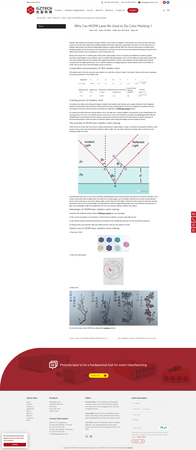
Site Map (114, 448)
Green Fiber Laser (54, 409)
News (28, 420)
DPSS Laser (53, 406)
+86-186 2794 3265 (58, 431)
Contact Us (95, 376)
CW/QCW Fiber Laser (56, 404)
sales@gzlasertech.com (149, 2)
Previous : (90, 338)
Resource (29, 415)
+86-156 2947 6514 (128, 2)
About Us (29, 413)
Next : (138, 338)
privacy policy (15, 438)
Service (29, 411)
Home (28, 402)
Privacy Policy (141, 437)
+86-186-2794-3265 (111, 2)
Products (29, 404)
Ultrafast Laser (53, 411)
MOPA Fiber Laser (55, 402)
